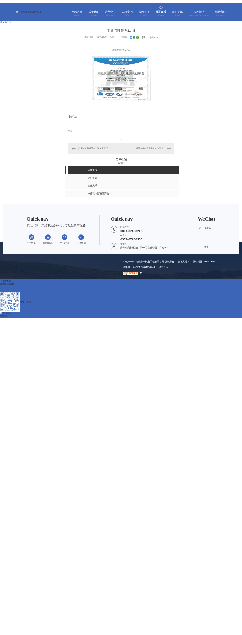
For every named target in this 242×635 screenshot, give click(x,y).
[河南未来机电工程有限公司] (29, 12)
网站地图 (197, 261)
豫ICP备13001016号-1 (144, 267)
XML (213, 261)
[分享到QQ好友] (134, 37)
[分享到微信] (137, 37)
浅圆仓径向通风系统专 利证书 (149, 148)
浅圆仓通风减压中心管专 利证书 (93, 148)
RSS (206, 261)
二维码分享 (152, 37)
